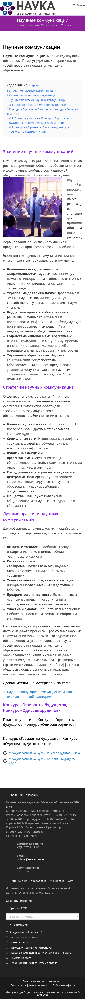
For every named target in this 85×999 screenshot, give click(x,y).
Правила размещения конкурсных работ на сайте (40, 952)
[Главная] (15, 25)
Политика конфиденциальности (29, 985)
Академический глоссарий (26, 932)
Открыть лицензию (19, 901)
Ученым (66, 25)
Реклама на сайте (20, 958)
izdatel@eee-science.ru (32, 859)
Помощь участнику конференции (31, 947)
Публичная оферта (64, 985)
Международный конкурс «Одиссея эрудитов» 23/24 (44, 753)
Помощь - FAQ (19, 942)
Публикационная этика (24, 937)
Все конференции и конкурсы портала (33, 963)
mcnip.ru (23, 871)
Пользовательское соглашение (41, 981)
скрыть (35, 85)
